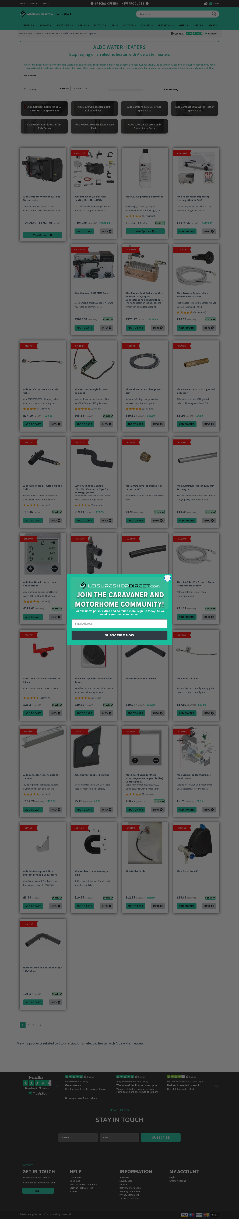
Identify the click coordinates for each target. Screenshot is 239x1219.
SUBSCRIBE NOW (119, 635)
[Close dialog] (167, 578)
